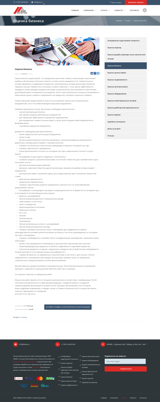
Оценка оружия (114, 115)
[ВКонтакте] (92, 73)
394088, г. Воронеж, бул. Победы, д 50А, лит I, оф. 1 (126, 344)
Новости (119, 10)
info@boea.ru (38, 2)
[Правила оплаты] (34, 381)
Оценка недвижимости (117, 80)
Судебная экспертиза (116, 122)
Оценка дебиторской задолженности (123, 108)
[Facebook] (95, 73)
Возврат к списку (20, 317)
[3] (24, 74)
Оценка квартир (114, 48)
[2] (23, 74)
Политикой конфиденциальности (25, 362)
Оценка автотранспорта (118, 87)
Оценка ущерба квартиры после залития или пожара (126, 57)
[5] (27, 74)
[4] (26, 74)
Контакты (134, 10)
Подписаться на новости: (115, 356)
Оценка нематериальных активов (122, 101)
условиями (36, 367)
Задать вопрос (117, 3)
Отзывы (111, 136)
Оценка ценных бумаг (117, 73)
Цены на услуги (114, 129)
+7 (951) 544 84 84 (22, 2)
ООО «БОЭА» (27, 398)
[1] (22, 74)
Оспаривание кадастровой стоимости (123, 41)
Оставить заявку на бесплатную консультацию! (68, 307)
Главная (75, 10)
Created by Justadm (39, 398)
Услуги (104, 10)
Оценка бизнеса (114, 66)
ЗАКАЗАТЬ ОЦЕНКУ (136, 2)
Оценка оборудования (117, 94)
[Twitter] (98, 73)
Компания (89, 10)
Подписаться (125, 369)
